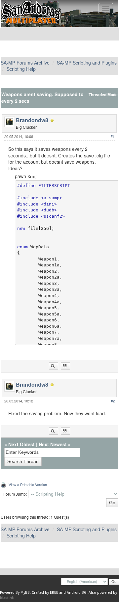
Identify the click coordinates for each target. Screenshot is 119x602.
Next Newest (53, 444)
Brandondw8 (32, 120)
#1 (113, 136)
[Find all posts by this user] (53, 366)
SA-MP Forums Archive (25, 62)
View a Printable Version (28, 484)
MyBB (25, 592)
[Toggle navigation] (106, 8)
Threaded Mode (103, 94)
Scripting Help (21, 69)
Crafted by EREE (45, 592)
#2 (113, 400)
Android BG (77, 592)
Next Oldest (21, 444)
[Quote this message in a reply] (65, 366)
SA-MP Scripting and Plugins (87, 62)
